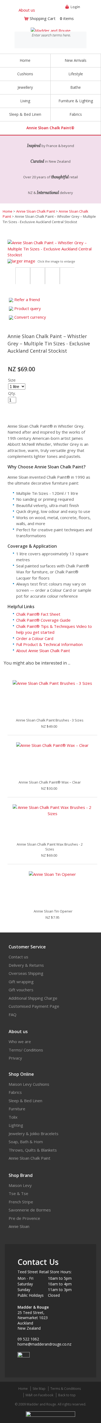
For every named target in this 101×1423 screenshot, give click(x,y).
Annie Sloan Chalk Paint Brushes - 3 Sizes (49, 720)
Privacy (15, 1058)
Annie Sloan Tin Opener (53, 911)
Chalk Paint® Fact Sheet (38, 614)
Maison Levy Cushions (29, 1084)
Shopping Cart (42, 18)
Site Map (39, 1388)
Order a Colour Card (34, 638)
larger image (23, 261)
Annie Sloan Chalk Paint (35, 211)
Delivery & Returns (26, 965)
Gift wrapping (21, 981)
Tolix (13, 1117)
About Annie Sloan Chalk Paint (43, 650)
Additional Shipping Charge (33, 998)
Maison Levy (20, 1185)
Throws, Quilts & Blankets (33, 1150)
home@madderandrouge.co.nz (44, 1344)
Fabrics (15, 1092)
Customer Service (27, 947)
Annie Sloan (19, 1226)
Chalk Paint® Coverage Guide (43, 620)
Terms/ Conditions (26, 1050)
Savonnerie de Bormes (30, 1210)
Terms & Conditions (65, 1388)
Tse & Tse (18, 1193)
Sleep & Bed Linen (25, 1100)
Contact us (18, 956)
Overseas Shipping (26, 973)
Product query (27, 308)
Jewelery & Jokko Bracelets (33, 1133)
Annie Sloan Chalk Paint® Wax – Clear (50, 782)
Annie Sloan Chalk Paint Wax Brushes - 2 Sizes (50, 847)
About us (27, 10)
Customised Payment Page (34, 1006)
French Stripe (21, 1201)
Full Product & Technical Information (49, 644)
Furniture (17, 1108)
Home (25, 60)
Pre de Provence (24, 1218)
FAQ (12, 1014)
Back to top (67, 1395)
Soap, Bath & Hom (26, 1141)
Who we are (20, 1041)
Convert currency (30, 317)
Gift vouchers (21, 989)
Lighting (16, 1125)
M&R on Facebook (39, 1395)
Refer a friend (27, 299)
